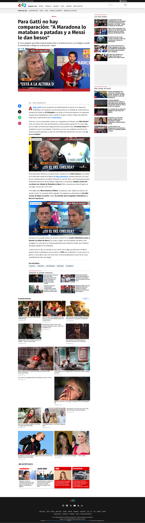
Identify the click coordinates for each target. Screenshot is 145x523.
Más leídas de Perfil (102, 88)
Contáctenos (65, 514)
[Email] (19, 123)
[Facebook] (67, 506)
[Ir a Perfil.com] (123, 1)
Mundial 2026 (32, 6)
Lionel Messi (41, 266)
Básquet (56, 6)
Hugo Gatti (32, 266)
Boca (46, 10)
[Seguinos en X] (71, 506)
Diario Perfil (42, 511)
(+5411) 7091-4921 (76, 520)
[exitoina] (27, 469)
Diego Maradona (50, 266)
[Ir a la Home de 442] (22, 6)
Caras (48, 511)
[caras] (62, 469)
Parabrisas (76, 511)
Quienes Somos (57, 514)
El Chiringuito (69, 266)
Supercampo (83, 511)
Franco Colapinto (56, 10)
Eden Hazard (60, 266)
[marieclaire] (45, 469)
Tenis (62, 6)
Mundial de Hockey (70, 10)
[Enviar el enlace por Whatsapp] (19, 117)
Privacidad (72, 514)
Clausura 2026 (33, 10)
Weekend (70, 511)
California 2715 (49, 520)
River (41, 10)
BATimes (104, 511)
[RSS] (78, 506)
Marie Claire (59, 511)
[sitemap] (82, 506)
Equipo (77, 514)
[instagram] (63, 506)
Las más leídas (100, 17)
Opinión (69, 6)
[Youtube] (75, 506)
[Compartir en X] (19, 111)
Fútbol (41, 6)
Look (88, 511)
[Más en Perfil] (28, 464)
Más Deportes (78, 6)
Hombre (65, 511)
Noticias (52, 511)
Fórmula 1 (48, 6)
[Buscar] (125, 4)
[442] (72, 500)
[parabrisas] (80, 469)
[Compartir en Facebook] (19, 106)
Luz (91, 511)
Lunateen (99, 511)
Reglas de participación (86, 514)
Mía (94, 511)
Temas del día (22, 10)
